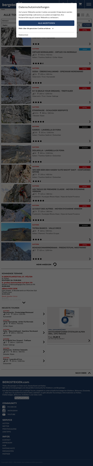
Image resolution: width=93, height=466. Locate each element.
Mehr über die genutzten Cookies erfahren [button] (35, 28)
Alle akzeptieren (46, 23)
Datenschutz (23, 35)
